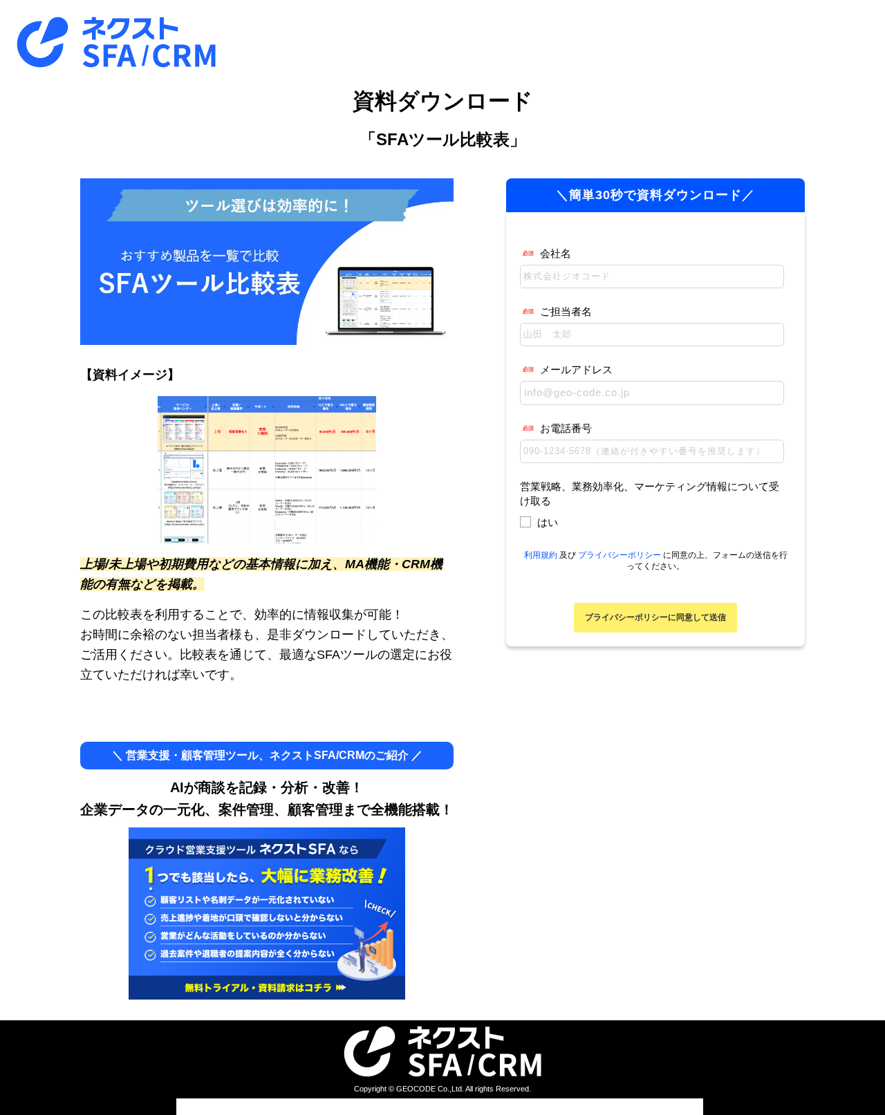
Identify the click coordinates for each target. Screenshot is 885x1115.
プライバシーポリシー (619, 555)
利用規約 (540, 555)
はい (547, 522)
